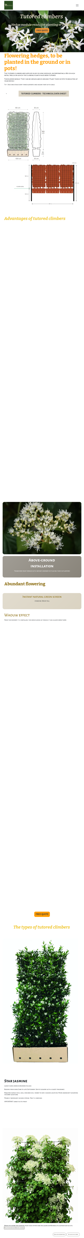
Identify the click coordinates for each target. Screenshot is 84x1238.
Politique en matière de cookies (14, 1228)
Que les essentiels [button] (59, 1234)
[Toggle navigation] (77, 5)
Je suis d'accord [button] (73, 1234)
